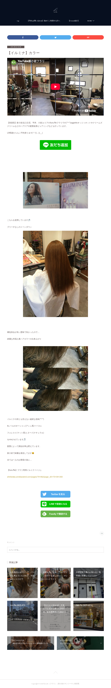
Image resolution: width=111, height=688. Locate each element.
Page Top (55, 672)
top (18, 21)
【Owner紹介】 (73, 21)
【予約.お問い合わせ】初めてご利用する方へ (43, 21)
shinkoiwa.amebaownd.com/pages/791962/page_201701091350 (35, 476)
